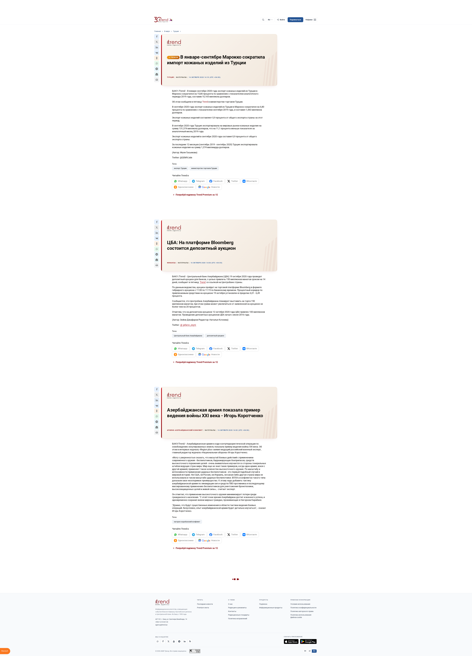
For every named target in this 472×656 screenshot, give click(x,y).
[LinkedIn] (184, 641)
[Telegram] (179, 641)
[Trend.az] (163, 19)
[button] (156, 36)
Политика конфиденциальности (303, 608)
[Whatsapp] (157, 641)
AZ (310, 651)
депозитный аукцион (215, 336)
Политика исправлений (237, 619)
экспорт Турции (180, 168)
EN (305, 651)
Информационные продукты (270, 608)
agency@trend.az (161, 625)
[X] (168, 641)
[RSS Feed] (190, 641)
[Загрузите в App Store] (291, 641)
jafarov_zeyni (189, 325)
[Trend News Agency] (162, 602)
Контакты (232, 611)
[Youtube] (174, 641)
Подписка (263, 604)
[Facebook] (163, 641)
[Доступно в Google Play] (308, 641)
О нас (230, 604)
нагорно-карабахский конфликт (187, 522)
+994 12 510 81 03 (161, 622)
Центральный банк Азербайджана (188, 336)
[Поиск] (263, 19)
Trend (205, 101)
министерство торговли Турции (204, 168)
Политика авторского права (301, 611)
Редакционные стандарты (238, 615)
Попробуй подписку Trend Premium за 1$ (196, 194)
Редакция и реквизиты (237, 608)
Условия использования (300, 604)
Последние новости (205, 604)
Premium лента (203, 608)
